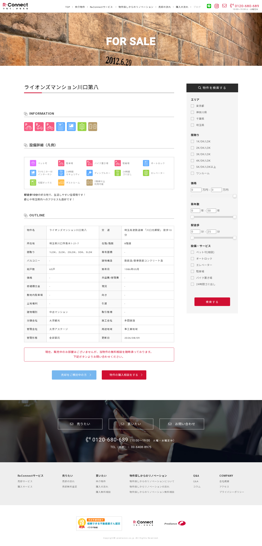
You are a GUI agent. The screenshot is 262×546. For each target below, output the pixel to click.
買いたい (132, 424)
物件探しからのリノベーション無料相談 (152, 492)
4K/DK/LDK (203, 160)
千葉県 (200, 118)
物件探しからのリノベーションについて (152, 481)
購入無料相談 (103, 492)
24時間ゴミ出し (205, 284)
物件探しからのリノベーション (136, 7)
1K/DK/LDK (203, 141)
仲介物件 (80, 7)
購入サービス (25, 486)
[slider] (235, 196)
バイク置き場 (204, 277)
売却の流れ (164, 7)
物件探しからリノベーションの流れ (149, 486)
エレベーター (204, 265)
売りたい (81, 424)
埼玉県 (200, 125)
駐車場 (200, 271)
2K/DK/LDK (203, 148)
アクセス (224, 486)
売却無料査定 (69, 486)
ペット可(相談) (205, 252)
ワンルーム (203, 173)
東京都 (200, 106)
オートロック (204, 258)
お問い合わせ (183, 424)
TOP (67, 7)
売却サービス (25, 481)
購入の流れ (182, 7)
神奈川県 (201, 112)
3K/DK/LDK (203, 154)
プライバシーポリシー (231, 492)
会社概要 (224, 481)
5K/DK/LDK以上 (206, 167)
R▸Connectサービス (101, 7)
